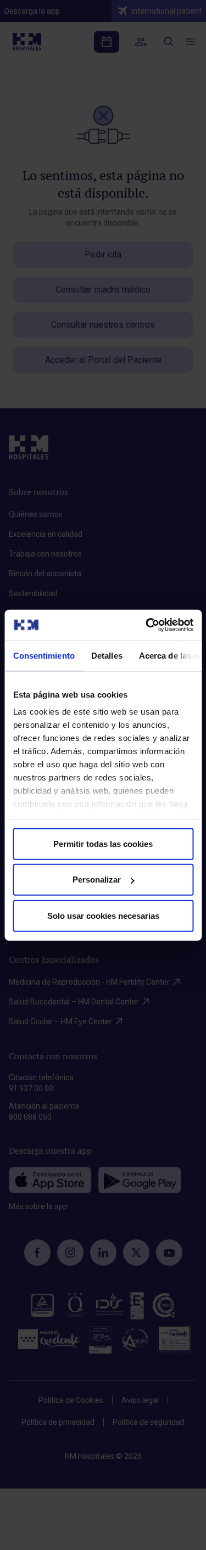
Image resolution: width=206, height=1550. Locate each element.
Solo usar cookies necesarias (103, 915)
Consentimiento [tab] (43, 655)
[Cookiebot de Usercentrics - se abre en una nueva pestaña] (146, 625)
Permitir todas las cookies (103, 843)
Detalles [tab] (106, 655)
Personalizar (97, 879)
